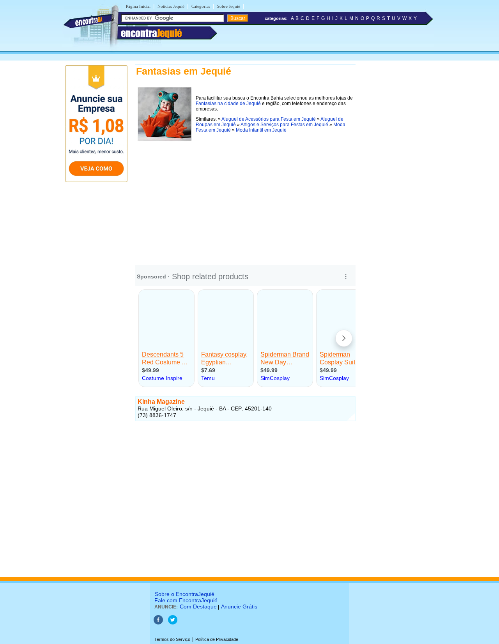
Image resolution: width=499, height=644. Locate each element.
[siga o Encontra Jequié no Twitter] (172, 623)
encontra (151, 33)
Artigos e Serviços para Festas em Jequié (284, 124)
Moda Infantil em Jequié (261, 130)
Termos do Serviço (172, 639)
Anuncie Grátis (239, 606)
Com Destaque (198, 606)
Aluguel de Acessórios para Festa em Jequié (268, 119)
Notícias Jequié (170, 6)
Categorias (200, 6)
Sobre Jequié (228, 6)
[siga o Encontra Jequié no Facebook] (158, 623)
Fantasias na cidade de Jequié (228, 103)
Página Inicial (138, 6)
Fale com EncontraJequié (186, 600)
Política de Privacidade (216, 639)
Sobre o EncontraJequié (184, 594)
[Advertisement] (245, 198)
